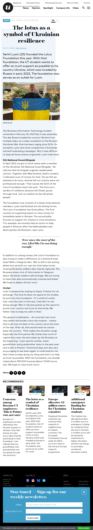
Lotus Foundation (31, 20)
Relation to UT (13, 511)
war (13, 20)
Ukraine (19, 20)
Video (76, 7)
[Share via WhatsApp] (19, 373)
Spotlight (48, 7)
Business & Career (33, 3)
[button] (84, 492)
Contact (87, 3)
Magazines (17, 3)
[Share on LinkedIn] (23, 373)
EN (53, 20)
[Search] (88, 7)
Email (19, 505)
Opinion (36, 7)
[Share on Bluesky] (15, 373)
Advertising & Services (53, 3)
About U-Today (72, 3)
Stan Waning (21, 48)
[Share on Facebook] (11, 373)
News (26, 7)
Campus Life (63, 7)
